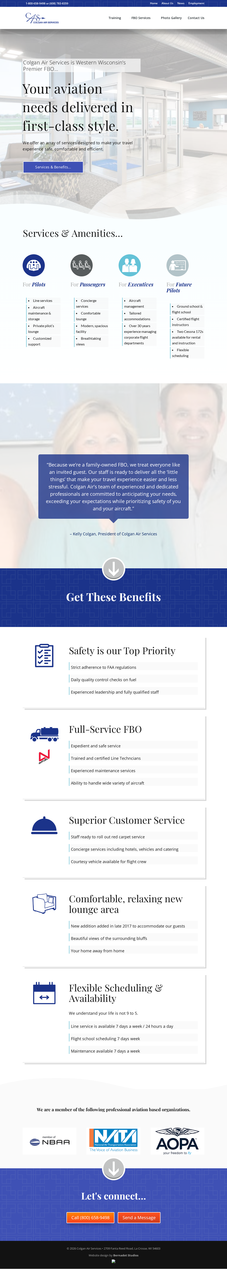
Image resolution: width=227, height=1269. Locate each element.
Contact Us (196, 18)
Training (115, 18)
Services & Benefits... (53, 167)
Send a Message (139, 1218)
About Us (167, 3)
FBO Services (141, 18)
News (180, 3)
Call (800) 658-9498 (90, 1218)
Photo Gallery (171, 18)
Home (154, 3)
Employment (196, 3)
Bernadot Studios (125, 1255)
